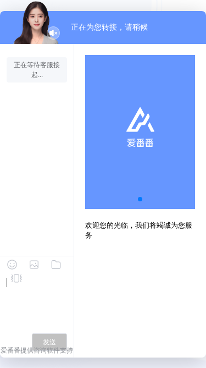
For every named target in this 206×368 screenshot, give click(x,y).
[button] (140, 199)
